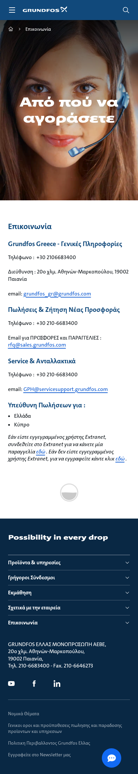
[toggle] (12, 10)
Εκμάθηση (19, 592)
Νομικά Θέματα (23, 714)
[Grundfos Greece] (10, 29)
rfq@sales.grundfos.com (37, 344)
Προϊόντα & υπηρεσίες (34, 562)
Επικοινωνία (23, 622)
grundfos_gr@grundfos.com (57, 293)
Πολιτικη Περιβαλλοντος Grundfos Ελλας (49, 743)
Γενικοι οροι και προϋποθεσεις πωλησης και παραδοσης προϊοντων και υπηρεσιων (65, 728)
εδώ (40, 451)
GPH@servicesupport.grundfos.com (65, 389)
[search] (126, 10)
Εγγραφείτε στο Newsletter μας (39, 755)
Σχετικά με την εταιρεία (34, 607)
